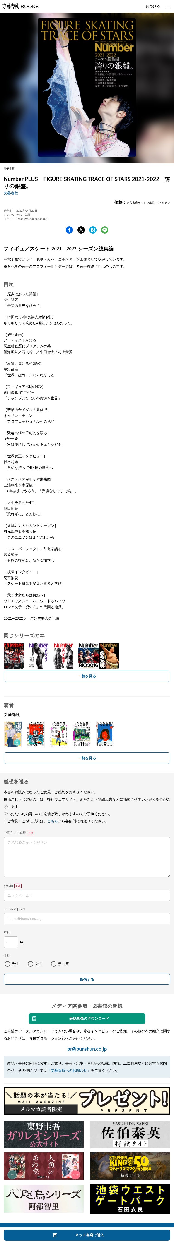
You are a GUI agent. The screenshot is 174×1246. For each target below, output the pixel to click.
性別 (7, 955)
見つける (153, 6)
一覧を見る (87, 676)
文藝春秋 (11, 193)
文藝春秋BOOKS (20, 6)
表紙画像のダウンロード (89, 1018)
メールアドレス (15, 909)
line (104, 230)
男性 (15, 964)
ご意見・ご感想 (15, 833)
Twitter (81, 230)
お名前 (8, 886)
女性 (38, 964)
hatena (93, 230)
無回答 (63, 964)
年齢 (7, 932)
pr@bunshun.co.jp (87, 1049)
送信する (87, 979)
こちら (52, 821)
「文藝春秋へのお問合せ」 (69, 1070)
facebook (69, 230)
